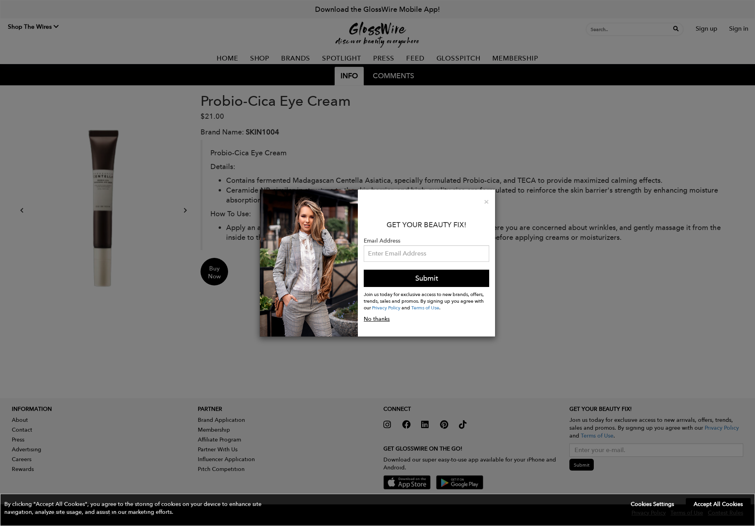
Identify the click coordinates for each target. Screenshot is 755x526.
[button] (377, 510)
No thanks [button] (377, 318)
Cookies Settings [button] (652, 504)
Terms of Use (425, 307)
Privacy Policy (386, 307)
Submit (426, 278)
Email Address (382, 240)
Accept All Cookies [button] (718, 504)
